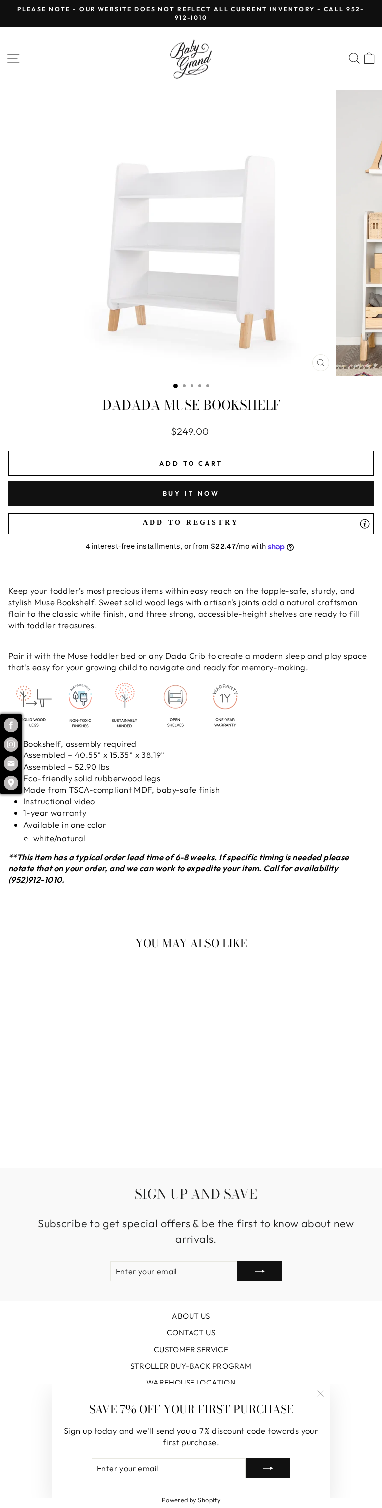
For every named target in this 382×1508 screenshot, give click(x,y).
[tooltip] (365, 524)
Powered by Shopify (191, 1500)
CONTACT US (191, 1332)
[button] (191, 524)
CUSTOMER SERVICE (191, 1349)
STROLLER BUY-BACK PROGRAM (190, 1366)
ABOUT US (191, 1316)
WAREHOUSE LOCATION (191, 1382)
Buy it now (191, 493)
